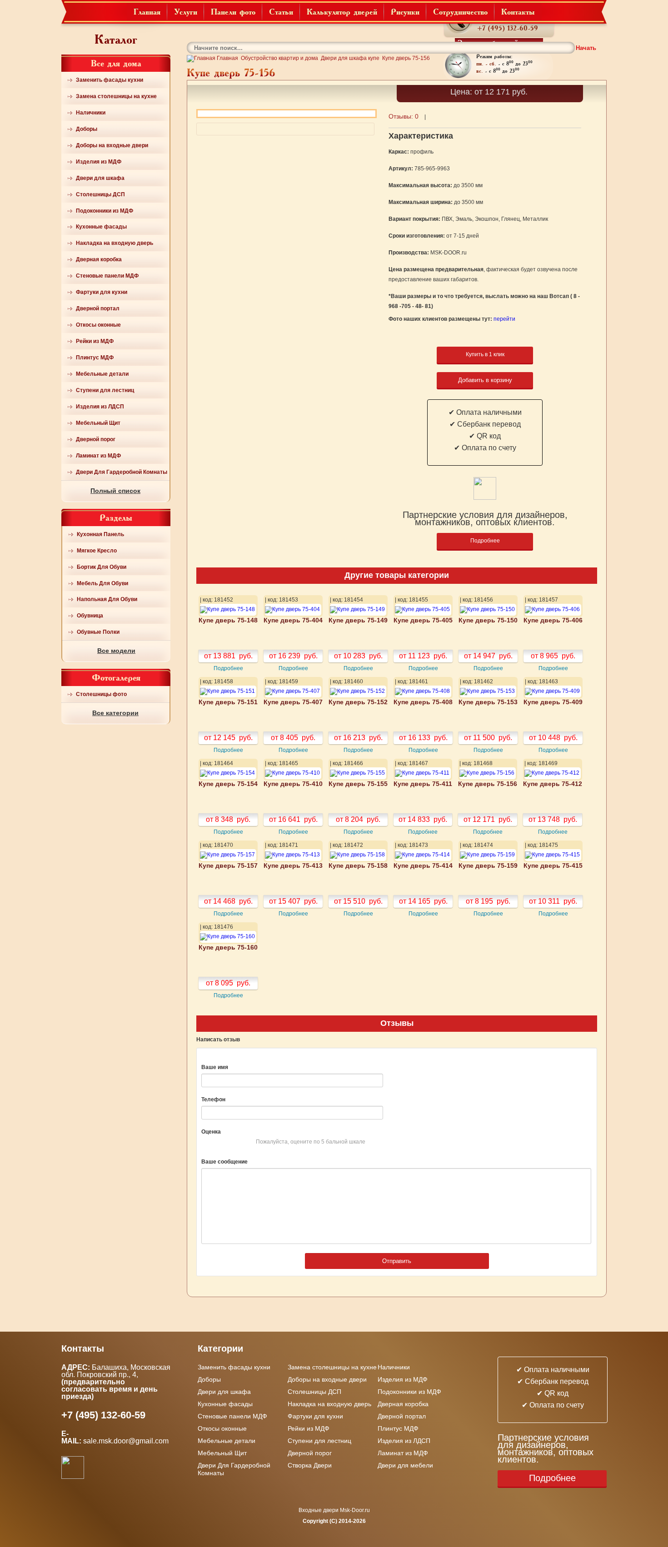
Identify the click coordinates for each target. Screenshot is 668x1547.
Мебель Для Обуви (102, 583)
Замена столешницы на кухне (116, 96)
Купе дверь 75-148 (228, 620)
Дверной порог (95, 439)
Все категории (115, 712)
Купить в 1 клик (485, 354)
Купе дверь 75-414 (423, 865)
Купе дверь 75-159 (488, 865)
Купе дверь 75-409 (553, 702)
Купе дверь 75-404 (293, 620)
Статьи (281, 11)
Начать (586, 48)
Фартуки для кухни (101, 292)
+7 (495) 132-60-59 (507, 28)
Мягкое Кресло (97, 550)
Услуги (185, 11)
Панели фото (233, 11)
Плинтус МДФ (95, 357)
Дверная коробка (99, 259)
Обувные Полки (98, 632)
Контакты (518, 11)
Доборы (86, 129)
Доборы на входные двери (112, 145)
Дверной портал (98, 308)
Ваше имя (214, 1067)
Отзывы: (404, 116)
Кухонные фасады (101, 227)
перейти (504, 319)
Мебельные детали (102, 374)
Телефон (213, 1099)
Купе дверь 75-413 (293, 865)
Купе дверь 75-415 (553, 865)
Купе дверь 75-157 (228, 865)
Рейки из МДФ (95, 341)
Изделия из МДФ (98, 162)
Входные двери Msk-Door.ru (334, 1510)
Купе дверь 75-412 (552, 784)
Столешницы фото (101, 694)
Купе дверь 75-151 (228, 702)
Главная (147, 11)
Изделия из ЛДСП (100, 406)
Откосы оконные (98, 325)
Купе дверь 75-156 (487, 784)
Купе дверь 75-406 (553, 620)
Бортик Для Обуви (101, 567)
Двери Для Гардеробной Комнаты (121, 472)
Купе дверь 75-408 (423, 702)
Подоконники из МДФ (104, 211)
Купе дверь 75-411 (423, 784)
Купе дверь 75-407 (293, 702)
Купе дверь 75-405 (423, 620)
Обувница (90, 615)
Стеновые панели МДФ (107, 276)
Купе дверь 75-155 (358, 784)
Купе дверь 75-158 (358, 865)
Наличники (90, 112)
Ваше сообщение (224, 1162)
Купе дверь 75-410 (293, 784)
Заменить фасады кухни (109, 80)
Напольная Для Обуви (107, 599)
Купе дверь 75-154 (228, 784)
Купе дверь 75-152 (358, 702)
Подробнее (485, 540)
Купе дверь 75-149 (358, 620)
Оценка (211, 1132)
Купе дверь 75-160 (228, 947)
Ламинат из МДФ (98, 456)
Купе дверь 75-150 (488, 620)
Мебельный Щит (98, 423)
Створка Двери (310, 1465)
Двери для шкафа (100, 178)
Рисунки (405, 11)
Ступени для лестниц (105, 390)
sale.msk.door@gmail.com (126, 1441)
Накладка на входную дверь (114, 243)
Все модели (116, 650)
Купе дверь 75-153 (488, 702)
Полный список (115, 490)
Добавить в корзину (485, 380)
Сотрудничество (460, 11)
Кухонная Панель (100, 534)
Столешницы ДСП (100, 194)
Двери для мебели (405, 1465)
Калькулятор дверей (342, 11)
